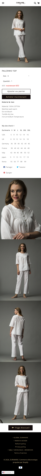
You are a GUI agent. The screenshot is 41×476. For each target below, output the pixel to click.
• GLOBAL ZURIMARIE (20, 437)
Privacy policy (20, 447)
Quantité (6, 81)
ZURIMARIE (14, 460)
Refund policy (20, 444)
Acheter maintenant (16, 97)
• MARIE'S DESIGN (20, 441)
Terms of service (20, 453)
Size (4, 76)
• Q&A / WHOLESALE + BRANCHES (20, 450)
